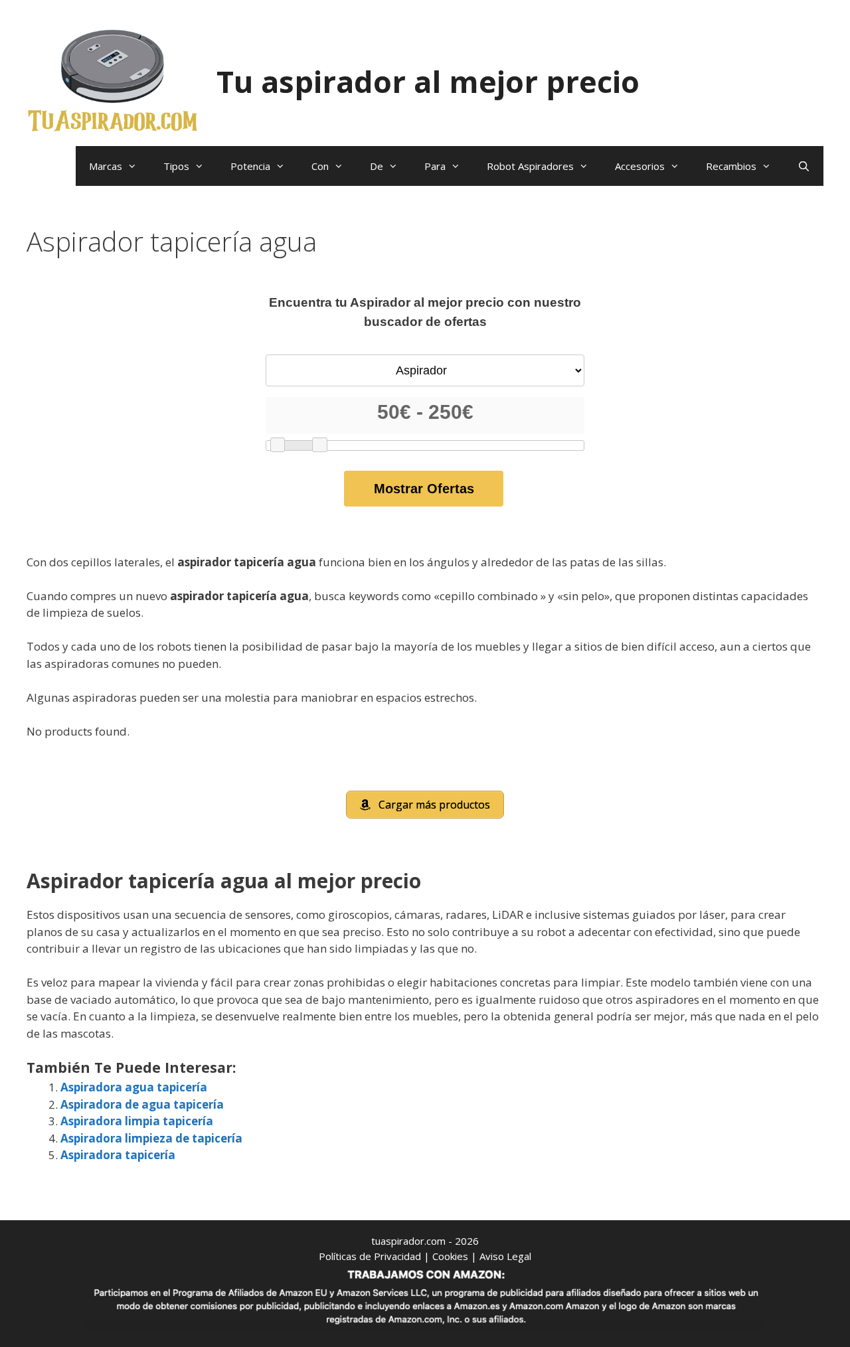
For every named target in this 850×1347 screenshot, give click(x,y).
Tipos (176, 166)
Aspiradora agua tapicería (133, 1087)
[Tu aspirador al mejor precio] (113, 80)
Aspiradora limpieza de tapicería (151, 1138)
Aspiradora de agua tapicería (142, 1104)
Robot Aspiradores (530, 166)
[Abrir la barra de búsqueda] (803, 166)
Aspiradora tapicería (117, 1154)
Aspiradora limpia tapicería (136, 1121)
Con (320, 166)
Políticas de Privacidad (370, 1256)
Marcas (105, 166)
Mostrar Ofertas (424, 488)
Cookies (450, 1256)
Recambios (731, 166)
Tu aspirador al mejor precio (427, 81)
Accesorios (640, 166)
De (376, 166)
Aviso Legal (505, 1256)
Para (435, 166)
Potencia (250, 166)
